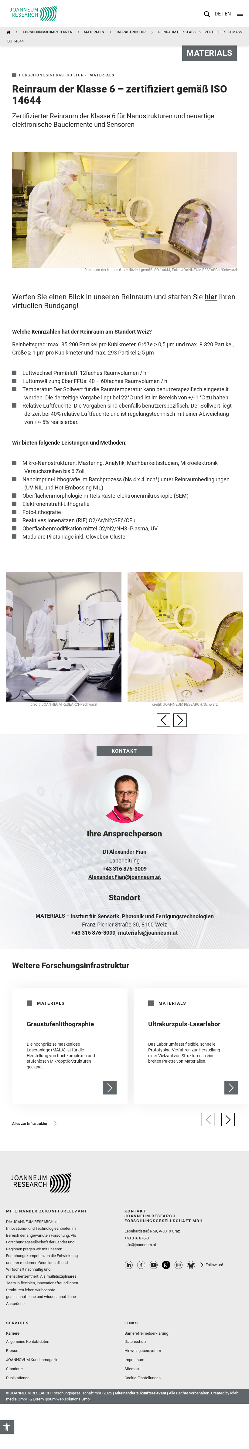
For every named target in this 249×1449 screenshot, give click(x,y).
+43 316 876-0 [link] (136, 1238)
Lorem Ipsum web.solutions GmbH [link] (62, 1399)
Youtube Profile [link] (153, 1265)
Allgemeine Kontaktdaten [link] (27, 1341)
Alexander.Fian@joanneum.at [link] (124, 877)
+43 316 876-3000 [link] (93, 933)
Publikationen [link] (17, 1378)
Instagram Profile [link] (178, 1265)
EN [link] (227, 14)
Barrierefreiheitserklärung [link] (146, 1333)
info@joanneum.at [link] (140, 1244)
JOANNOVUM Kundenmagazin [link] (32, 1359)
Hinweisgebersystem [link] (142, 1350)
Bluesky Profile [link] (191, 1265)
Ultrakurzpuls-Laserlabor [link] (184, 1024)
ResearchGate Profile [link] (166, 1265)
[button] (163, 720)
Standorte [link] (14, 1369)
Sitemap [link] (131, 1369)
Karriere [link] (12, 1333)
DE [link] (218, 14)
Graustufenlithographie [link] (60, 1024)
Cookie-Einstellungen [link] (142, 1378)
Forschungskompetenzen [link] (47, 32)
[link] (7, 1427)
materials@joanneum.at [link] (148, 933)
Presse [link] (12, 1350)
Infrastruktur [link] (131, 32)
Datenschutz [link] (135, 1341)
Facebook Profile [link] (141, 1265)
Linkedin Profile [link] (128, 1265)
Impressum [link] (134, 1359)
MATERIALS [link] (94, 32)
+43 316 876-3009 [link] (125, 869)
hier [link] (211, 297)
